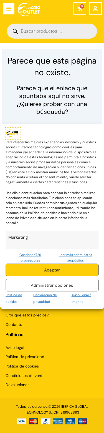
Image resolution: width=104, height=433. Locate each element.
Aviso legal (15, 347)
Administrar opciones (52, 285)
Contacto (14, 324)
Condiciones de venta (25, 375)
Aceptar (52, 270)
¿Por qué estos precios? (27, 315)
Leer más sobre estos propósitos (75, 257)
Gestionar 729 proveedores (30, 257)
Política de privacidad (25, 356)
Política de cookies (22, 366)
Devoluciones (17, 384)
